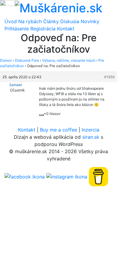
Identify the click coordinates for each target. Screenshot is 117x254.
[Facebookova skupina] (24, 176)
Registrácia (43, 29)
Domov (6, 60)
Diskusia (69, 21)
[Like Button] (41, 115)
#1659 (109, 77)
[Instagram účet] (66, 176)
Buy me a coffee (58, 130)
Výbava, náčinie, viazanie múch (68, 60)
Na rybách (30, 21)
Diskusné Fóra (27, 60)
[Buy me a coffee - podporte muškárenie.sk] (98, 176)
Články (51, 21)
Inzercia (90, 130)
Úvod (10, 21)
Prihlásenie (16, 29)
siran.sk (90, 137)
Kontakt (65, 29)
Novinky (90, 21)
